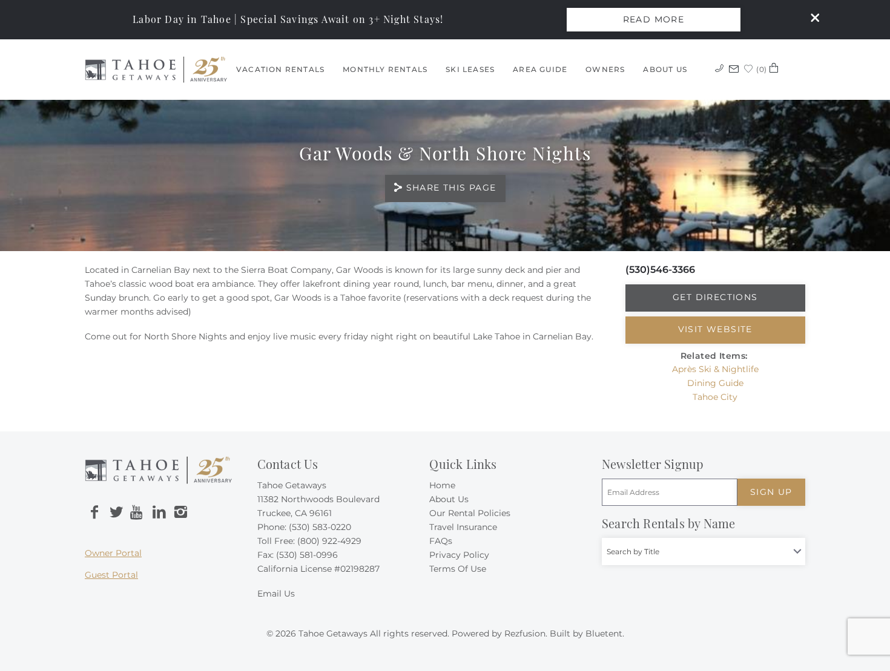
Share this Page (451, 187)
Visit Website (715, 329)
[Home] (156, 68)
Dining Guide (715, 383)
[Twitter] (116, 512)
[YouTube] (137, 512)
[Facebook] (94, 512)
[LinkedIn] (159, 512)
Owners (605, 69)
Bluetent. (604, 633)
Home (442, 485)
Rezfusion (525, 633)
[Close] (811, 19)
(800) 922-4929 (329, 540)
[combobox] (703, 551)
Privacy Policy (459, 554)
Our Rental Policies (469, 513)
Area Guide (540, 69)
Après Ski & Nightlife (715, 369)
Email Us (276, 593)
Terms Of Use (457, 568)
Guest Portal (111, 574)
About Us (665, 69)
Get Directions (715, 297)
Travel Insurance (463, 527)
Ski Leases (470, 69)
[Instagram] (180, 512)
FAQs (440, 540)
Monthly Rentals (385, 69)
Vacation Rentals (280, 69)
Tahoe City (715, 396)
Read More (654, 19)
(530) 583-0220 (320, 527)
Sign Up (771, 491)
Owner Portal (113, 553)
